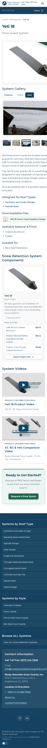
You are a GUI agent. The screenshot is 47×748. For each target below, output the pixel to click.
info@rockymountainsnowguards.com (25, 669)
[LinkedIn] (27, 718)
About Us (10, 697)
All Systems (15, 19)
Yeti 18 (8, 295)
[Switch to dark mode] (5, 743)
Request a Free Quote (23, 496)
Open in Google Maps (19, 692)
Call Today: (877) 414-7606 (29, 3)
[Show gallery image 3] (26, 143)
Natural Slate (12, 206)
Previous (8, 95)
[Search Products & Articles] (42, 3)
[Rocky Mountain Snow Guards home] (11, 3)
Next (29, 95)
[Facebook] (20, 718)
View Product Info (22, 357)
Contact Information (16, 703)
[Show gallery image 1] (7, 143)
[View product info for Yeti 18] (23, 279)
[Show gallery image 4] (36, 143)
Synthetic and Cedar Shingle (20, 202)
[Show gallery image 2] (16, 143)
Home (5, 19)
